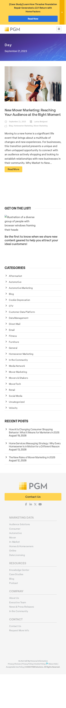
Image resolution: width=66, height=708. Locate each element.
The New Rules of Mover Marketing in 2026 (32, 457)
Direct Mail (14, 323)
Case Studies (16, 574)
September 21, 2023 (17, 122)
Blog (11, 126)
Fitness (13, 335)
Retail (12, 389)
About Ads (53, 664)
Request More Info (19, 630)
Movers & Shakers (18, 377)
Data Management (18, 317)
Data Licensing (17, 555)
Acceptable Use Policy (15, 667)
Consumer (14, 528)
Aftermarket (15, 275)
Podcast (13, 583)
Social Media (15, 395)
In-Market (14, 541)
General (13, 347)
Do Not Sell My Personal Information (33, 661)
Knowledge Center (19, 569)
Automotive (15, 281)
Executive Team (17, 602)
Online (12, 550)
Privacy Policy (27, 664)
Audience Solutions (19, 524)
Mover (12, 537)
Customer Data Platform (22, 311)
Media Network (17, 365)
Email (12, 329)
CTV (11, 305)
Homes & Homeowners (21, 546)
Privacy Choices (14, 664)
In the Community (18, 359)
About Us (14, 597)
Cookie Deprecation (19, 299)
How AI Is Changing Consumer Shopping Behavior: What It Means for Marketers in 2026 (34, 431)
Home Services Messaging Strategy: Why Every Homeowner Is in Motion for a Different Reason (35, 445)
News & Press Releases (21, 606)
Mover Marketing (41, 126)
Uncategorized (17, 401)
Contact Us (15, 626)
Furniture (14, 341)
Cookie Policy (39, 664)
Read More (13, 169)
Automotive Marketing (21, 287)
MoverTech (15, 383)
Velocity (13, 407)
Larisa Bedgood (40, 122)
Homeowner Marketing (23, 126)
